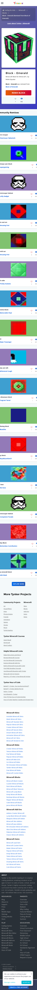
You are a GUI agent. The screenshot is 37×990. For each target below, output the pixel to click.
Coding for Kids (10, 10)
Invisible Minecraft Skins (14, 716)
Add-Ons (26, 611)
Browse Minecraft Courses (12, 658)
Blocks (4, 13)
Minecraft (22, 10)
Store (3, 919)
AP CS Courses (25, 940)
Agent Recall (7, 640)
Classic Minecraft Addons (15, 835)
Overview (23, 899)
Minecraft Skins (7, 931)
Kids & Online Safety (9, 970)
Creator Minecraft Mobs (14, 749)
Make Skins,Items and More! (12, 655)
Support (4, 904)
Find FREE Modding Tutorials (12, 668)
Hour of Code (6, 950)
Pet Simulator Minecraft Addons (17, 827)
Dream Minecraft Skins (14, 733)
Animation (7, 620)
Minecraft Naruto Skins (14, 730)
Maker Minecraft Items (14, 848)
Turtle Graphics (8, 630)
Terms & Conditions (8, 966)
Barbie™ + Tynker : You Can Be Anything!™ (16, 686)
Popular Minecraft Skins (14, 725)
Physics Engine (8, 614)
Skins (25, 606)
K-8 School (24, 945)
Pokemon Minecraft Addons (15, 832)
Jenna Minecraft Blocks (14, 805)
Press (3, 907)
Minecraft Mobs (7, 936)
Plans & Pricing (25, 914)
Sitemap (4, 914)
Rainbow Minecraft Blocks (15, 797)
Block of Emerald (12, 87)
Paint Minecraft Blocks (14, 786)
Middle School (25, 936)
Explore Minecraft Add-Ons (12, 663)
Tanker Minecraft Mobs (14, 768)
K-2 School (24, 943)
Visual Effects (8, 609)
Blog (3, 899)
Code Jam (5, 948)
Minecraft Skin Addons (14, 821)
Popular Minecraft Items (14, 851)
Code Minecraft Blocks (14, 803)
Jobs (3, 909)
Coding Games (7, 926)
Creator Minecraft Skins (14, 727)
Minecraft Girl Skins (13, 738)
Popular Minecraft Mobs (14, 757)
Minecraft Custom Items (14, 845)
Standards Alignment (27, 948)
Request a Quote (26, 957)
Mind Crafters (8, 645)
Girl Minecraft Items (13, 864)
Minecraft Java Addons (14, 824)
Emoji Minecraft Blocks (14, 794)
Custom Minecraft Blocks (15, 784)
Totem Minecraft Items (14, 856)
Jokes (5, 611)
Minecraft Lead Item (13, 843)
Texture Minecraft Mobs (14, 751)
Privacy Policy (7, 968)
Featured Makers (26, 912)
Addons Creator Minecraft (15, 813)
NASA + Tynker (8, 691)
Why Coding (24, 909)
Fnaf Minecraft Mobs (13, 754)
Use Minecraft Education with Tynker (15, 671)
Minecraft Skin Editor (9, 933)
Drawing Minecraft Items (15, 862)
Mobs (25, 617)
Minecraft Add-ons (8, 940)
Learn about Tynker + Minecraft (18, 23)
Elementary (24, 933)
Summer (23, 919)
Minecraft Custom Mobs (14, 773)
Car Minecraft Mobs (13, 762)
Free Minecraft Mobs (13, 770)
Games (6, 622)
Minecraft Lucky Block (13, 792)
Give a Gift (23, 904)
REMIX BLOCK (18, 93)
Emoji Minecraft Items (14, 854)
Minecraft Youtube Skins (14, 722)
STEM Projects (25, 955)
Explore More (18, 584)
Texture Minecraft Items (14, 859)
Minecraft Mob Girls (13, 760)
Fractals (6, 617)
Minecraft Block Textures (14, 789)
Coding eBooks (7, 917)
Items (25, 614)
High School (24, 938)
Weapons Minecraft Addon (15, 819)
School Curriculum (26, 928)
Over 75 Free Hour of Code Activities (15, 697)
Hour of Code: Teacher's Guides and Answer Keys (18, 700)
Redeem (23, 907)
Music (5, 628)
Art (4, 606)
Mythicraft (7, 643)
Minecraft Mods (7, 945)
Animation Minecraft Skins (15, 735)
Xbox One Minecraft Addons (16, 829)
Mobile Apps (6, 912)
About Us (5, 902)
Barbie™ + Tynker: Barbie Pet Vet (13, 689)
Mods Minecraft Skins (13, 719)
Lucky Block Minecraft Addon (16, 816)
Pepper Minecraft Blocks (14, 800)
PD (21, 950)
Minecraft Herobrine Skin (15, 741)
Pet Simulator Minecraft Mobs (16, 765)
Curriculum (24, 902)
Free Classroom (25, 931)
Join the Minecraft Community (13, 660)
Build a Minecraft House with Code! (14, 666)
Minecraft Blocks (7, 938)
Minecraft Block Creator (14, 781)
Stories (6, 625)
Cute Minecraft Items (13, 867)
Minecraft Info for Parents (11, 674)
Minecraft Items (7, 943)
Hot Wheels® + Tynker (10, 694)
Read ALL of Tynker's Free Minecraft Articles (17, 676)
